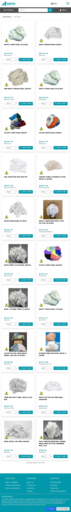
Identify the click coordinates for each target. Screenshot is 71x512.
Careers (30, 491)
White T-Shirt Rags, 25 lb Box (16, 44)
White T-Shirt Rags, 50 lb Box (51, 89)
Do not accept (63, 509)
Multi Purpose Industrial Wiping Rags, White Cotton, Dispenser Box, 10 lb (52, 444)
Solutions (53, 485)
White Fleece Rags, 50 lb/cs (15, 221)
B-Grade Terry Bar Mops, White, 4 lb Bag (52, 354)
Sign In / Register (11, 482)
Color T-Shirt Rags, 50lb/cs (50, 265)
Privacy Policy (57, 503)
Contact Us (31, 485)
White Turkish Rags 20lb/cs (50, 44)
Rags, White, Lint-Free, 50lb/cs (16, 441)
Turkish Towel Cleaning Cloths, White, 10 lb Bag (52, 178)
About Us (30, 482)
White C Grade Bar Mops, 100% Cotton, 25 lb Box (51, 222)
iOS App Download (12, 488)
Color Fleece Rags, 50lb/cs (50, 133)
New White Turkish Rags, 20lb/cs (17, 89)
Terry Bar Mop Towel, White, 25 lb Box (18, 398)
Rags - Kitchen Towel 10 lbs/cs (17, 309)
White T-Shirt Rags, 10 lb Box (51, 309)
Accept (51, 509)
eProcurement (55, 482)
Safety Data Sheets (58, 491)
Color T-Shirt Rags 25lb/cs (15, 133)
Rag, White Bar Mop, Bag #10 (15, 177)
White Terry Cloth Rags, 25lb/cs (17, 265)
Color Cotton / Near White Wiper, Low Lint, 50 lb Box (15, 354)
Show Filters (7, 17)
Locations (30, 488)
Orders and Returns (12, 485)
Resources (54, 488)
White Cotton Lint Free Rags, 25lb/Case (51, 398)
